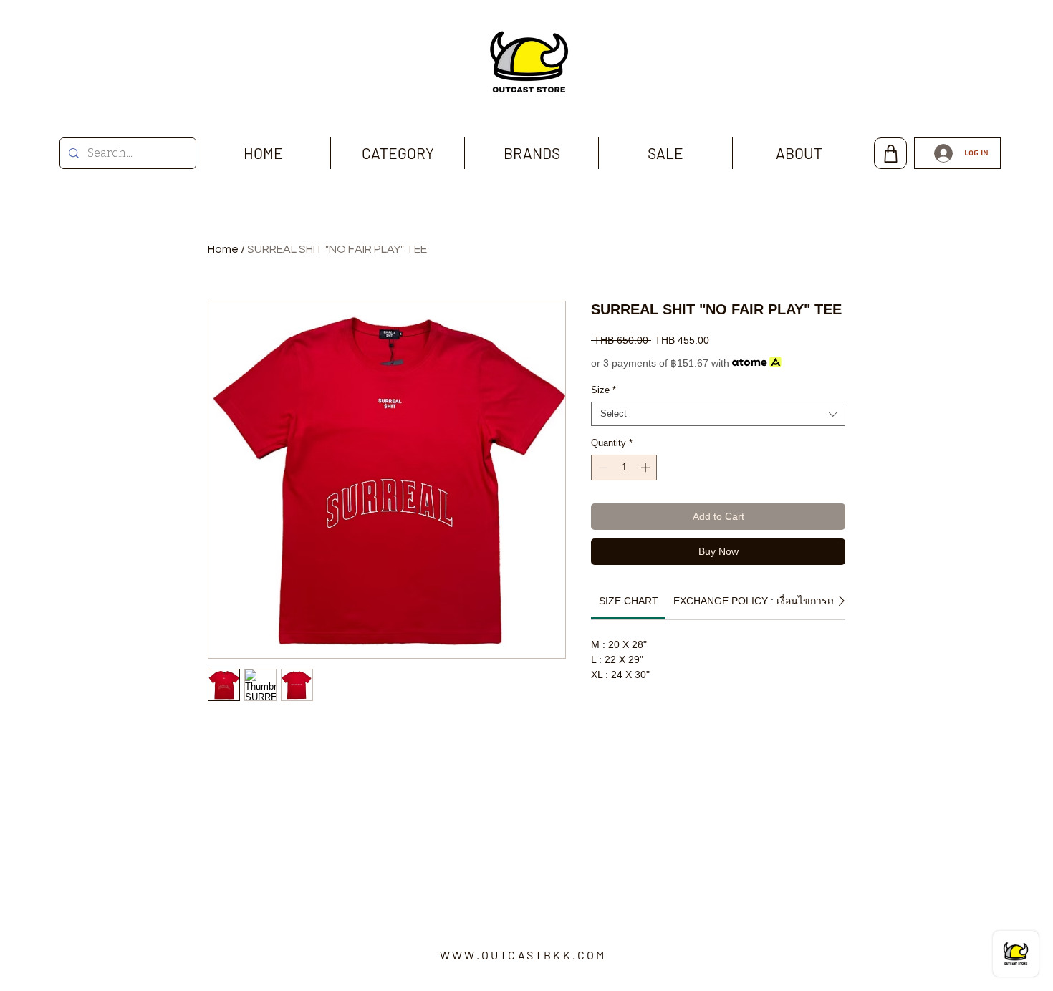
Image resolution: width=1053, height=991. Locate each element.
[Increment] (646, 467)
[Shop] (890, 153)
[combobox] (718, 414)
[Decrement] (601, 467)
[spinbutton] (624, 467)
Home (223, 249)
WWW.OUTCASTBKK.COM (523, 955)
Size (603, 390)
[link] (628, 600)
